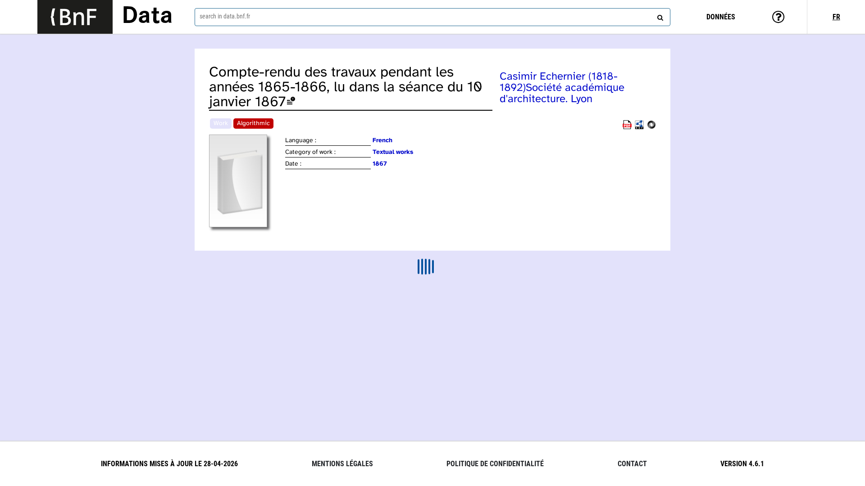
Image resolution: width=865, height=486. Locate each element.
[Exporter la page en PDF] (627, 127)
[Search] (659, 15)
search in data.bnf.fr (225, 16)
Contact (632, 463)
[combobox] (432, 17)
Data (147, 16)
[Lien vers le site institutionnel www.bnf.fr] (75, 17)
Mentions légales (342, 463)
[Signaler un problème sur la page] (291, 102)
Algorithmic (253, 123)
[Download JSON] (651, 127)
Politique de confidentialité (495, 463)
